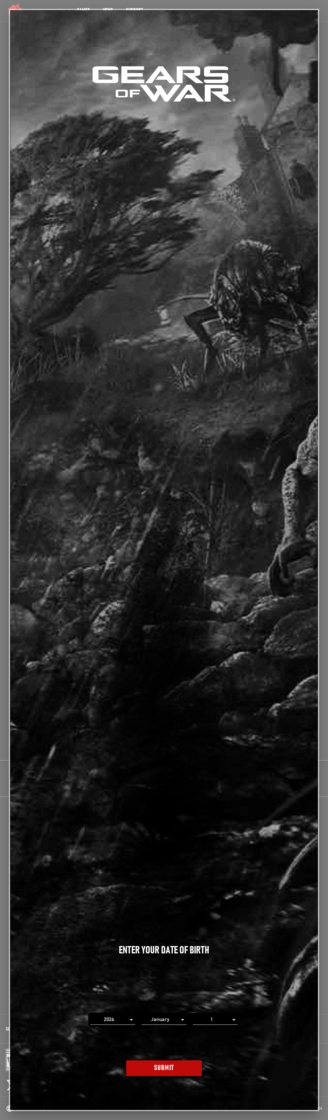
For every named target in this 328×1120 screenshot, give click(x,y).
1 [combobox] (211, 1019)
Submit (164, 1068)
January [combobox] (160, 1019)
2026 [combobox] (109, 1019)
